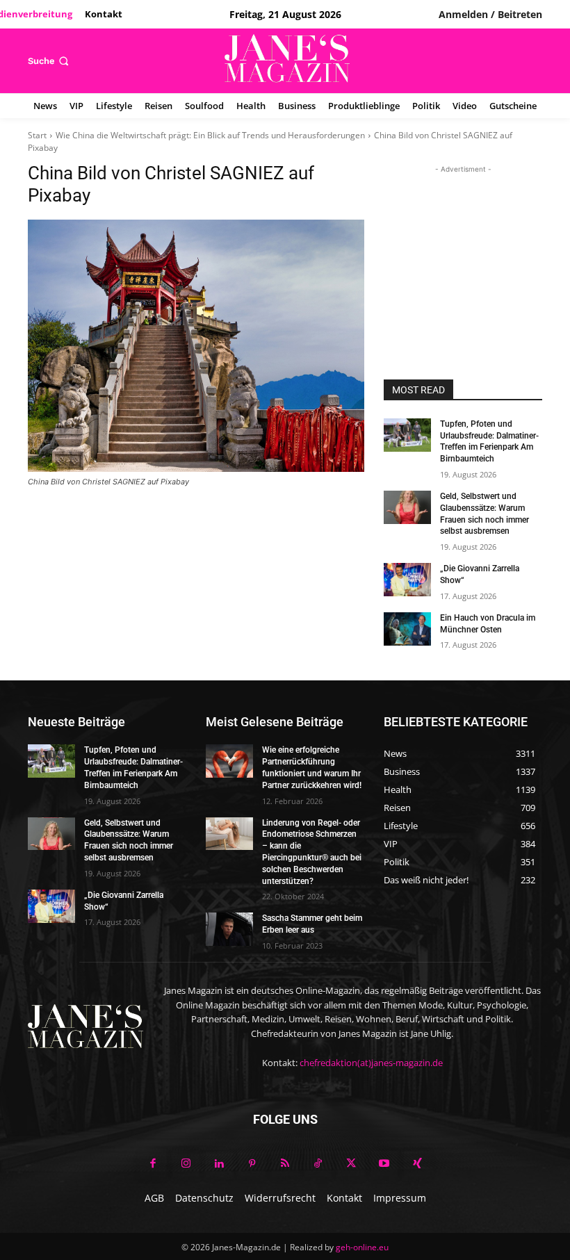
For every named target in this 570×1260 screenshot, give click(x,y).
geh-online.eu (362, 1247)
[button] (50, 60)
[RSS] (285, 1164)
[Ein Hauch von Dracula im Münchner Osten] (407, 629)
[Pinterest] (252, 1164)
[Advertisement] (462, 246)
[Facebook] (153, 1164)
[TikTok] (318, 1164)
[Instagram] (186, 1164)
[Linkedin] (219, 1164)
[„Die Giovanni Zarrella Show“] (407, 579)
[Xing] (417, 1164)
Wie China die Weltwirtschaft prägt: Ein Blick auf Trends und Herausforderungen (210, 135)
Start (37, 135)
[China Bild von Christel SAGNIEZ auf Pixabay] (196, 346)
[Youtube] (384, 1164)
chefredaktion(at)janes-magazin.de (371, 1062)
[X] (351, 1164)
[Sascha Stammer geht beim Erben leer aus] (229, 929)
